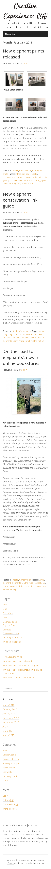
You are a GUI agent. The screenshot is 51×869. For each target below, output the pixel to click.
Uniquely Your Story (12, 637)
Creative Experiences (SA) (25, 11)
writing (41, 341)
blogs (10, 334)
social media (9, 767)
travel (27, 341)
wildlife (34, 341)
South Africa (27, 183)
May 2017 (7, 730)
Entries (8, 800)
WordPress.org (10, 808)
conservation (9, 177)
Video (5, 780)
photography (15, 183)
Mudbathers (9, 138)
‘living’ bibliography (25, 236)
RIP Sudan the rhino (12, 656)
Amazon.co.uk (9, 543)
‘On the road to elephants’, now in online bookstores (21, 357)
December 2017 (11, 718)
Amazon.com (9, 536)
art (23, 174)
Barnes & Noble (10, 550)
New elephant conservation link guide (20, 200)
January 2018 (9, 713)
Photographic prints (12, 763)
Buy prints (8, 613)
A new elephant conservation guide (20, 219)
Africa (18, 174)
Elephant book (10, 621)
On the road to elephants (21, 180)
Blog (5, 608)
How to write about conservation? (19, 677)
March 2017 (8, 735)
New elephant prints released (17, 661)
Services (7, 629)
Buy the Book (9, 625)
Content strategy (11, 758)
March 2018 (8, 705)
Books (15, 170)
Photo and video (11, 633)
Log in (5, 795)
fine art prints (41, 177)
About (6, 604)
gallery (5, 180)
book (28, 174)
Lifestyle (10, 863)
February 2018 (10, 709)
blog (5, 334)
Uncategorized (10, 776)
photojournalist (23, 586)
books (34, 174)
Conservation (25, 170)
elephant (20, 177)
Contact (6, 617)
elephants (29, 177)
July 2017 (7, 726)
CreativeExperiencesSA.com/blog (26, 322)
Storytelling (8, 771)
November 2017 (11, 722)
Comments (10, 804)
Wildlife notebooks (12, 641)
